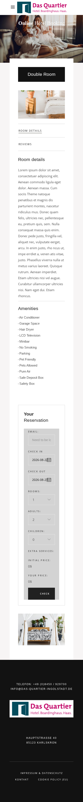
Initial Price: (39, 560)
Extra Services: (41, 551)
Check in (35, 451)
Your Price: (38, 575)
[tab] (41, 130)
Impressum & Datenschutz (41, 773)
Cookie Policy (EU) (53, 779)
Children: (36, 531)
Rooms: (34, 491)
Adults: (34, 511)
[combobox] (41, 499)
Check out (37, 471)
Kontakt (22, 779)
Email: (33, 431)
